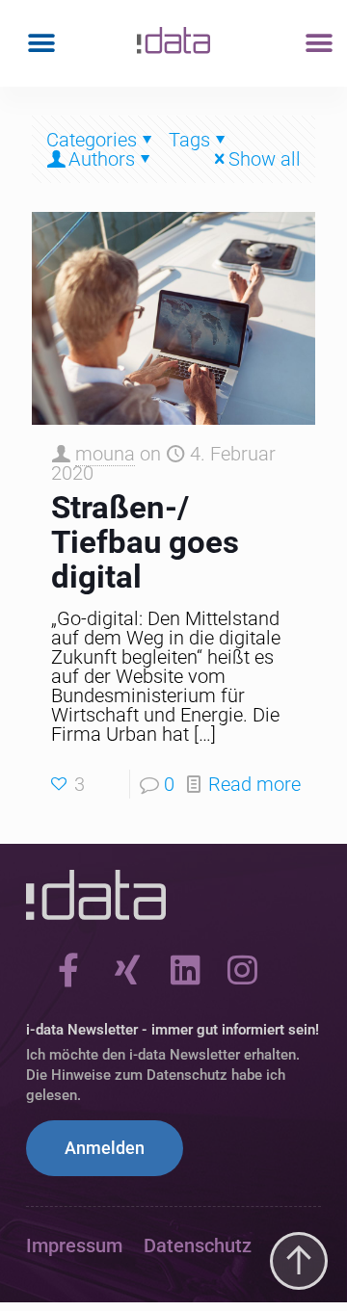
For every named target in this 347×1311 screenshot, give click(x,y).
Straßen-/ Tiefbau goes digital (145, 541)
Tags (189, 139)
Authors (101, 158)
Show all (264, 158)
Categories (91, 139)
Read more (254, 784)
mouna (105, 453)
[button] (41, 44)
